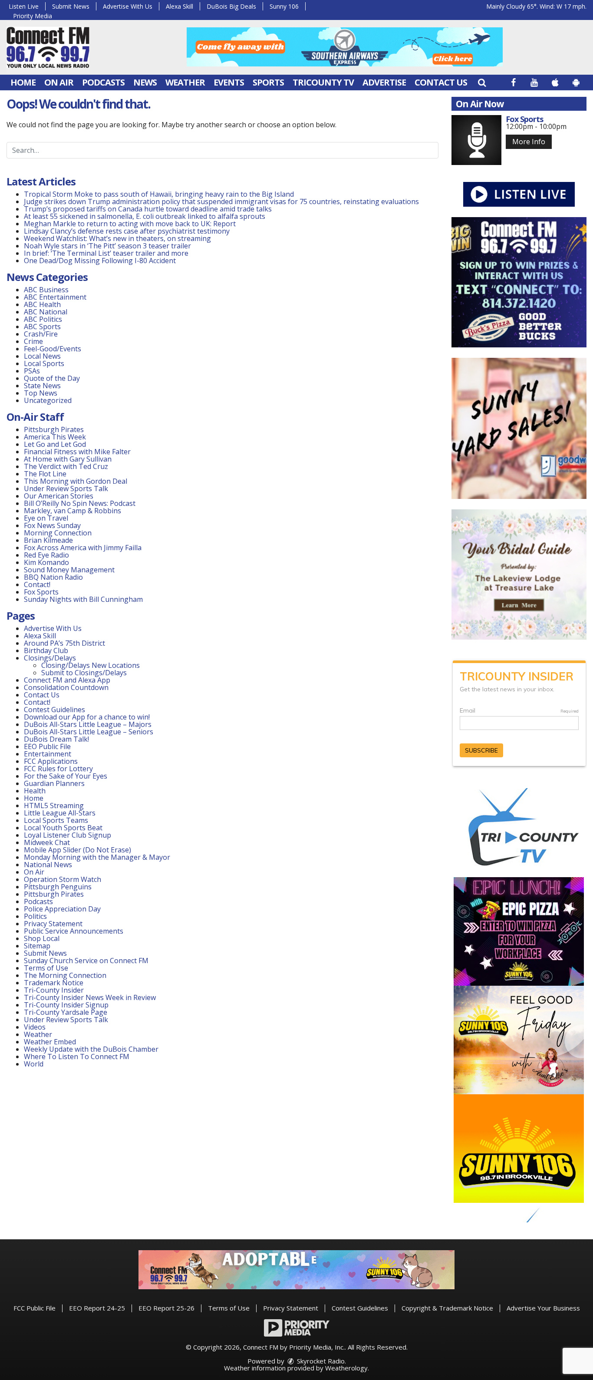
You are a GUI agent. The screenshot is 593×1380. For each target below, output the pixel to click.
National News (48, 864)
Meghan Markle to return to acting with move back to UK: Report (130, 223)
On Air (58, 82)
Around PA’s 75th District (64, 643)
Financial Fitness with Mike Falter (77, 451)
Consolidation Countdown (66, 687)
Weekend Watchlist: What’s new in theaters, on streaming (117, 238)
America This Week (55, 437)
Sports (268, 82)
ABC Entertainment (55, 297)
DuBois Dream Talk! (56, 739)
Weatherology (346, 1367)
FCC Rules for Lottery (58, 768)
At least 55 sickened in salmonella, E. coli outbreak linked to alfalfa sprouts (144, 216)
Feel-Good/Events (52, 348)
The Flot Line (45, 474)
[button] (482, 82)
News (145, 82)
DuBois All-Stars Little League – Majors (88, 724)
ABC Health (42, 304)
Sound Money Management (69, 569)
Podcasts (103, 82)
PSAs (32, 371)
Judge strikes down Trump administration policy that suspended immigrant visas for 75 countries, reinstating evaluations (221, 201)
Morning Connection (58, 533)
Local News (42, 356)
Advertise (384, 82)
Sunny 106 (284, 6)
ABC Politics (43, 319)
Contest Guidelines (54, 709)
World (33, 1064)
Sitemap (37, 946)
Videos (35, 1027)
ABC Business (46, 289)
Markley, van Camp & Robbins (72, 510)
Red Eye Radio (46, 555)
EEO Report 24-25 (97, 1308)
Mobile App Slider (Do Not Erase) (77, 850)
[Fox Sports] (476, 140)
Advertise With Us (127, 6)
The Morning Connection (65, 975)
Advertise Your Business (543, 1308)
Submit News (70, 6)
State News (42, 385)
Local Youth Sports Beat (63, 827)
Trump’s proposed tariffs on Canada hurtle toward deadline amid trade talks (148, 209)
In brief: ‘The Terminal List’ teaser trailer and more (106, 253)
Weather (185, 82)
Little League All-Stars (60, 813)
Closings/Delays (50, 658)
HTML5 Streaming (54, 805)
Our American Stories (58, 496)
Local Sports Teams (56, 820)
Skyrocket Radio (320, 1361)
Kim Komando (46, 562)
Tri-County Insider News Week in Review (90, 997)
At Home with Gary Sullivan (68, 459)
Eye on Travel (46, 518)
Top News (40, 393)
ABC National (45, 312)
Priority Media (32, 16)
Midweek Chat (47, 842)
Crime (33, 341)
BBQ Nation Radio (53, 577)
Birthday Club (46, 650)
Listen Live (24, 6)
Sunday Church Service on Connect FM (86, 960)
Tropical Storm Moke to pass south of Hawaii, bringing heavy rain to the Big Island (159, 194)
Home (23, 82)
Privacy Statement (53, 923)
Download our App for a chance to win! (87, 717)
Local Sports (44, 363)
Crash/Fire (41, 334)
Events (229, 82)
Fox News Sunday (52, 525)
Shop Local (41, 938)
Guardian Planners (54, 783)
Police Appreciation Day (62, 909)
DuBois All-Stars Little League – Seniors (88, 731)
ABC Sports (42, 326)
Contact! (37, 584)
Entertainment (47, 754)
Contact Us (441, 82)
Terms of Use (46, 968)
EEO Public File (47, 746)
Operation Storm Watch (62, 879)
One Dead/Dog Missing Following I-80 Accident (101, 260)
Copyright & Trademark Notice (447, 1308)
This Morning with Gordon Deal (75, 481)
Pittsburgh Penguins (58, 886)
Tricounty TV (323, 82)
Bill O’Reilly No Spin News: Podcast (79, 503)
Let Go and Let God (55, 444)
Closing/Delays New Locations (90, 665)
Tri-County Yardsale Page (65, 1012)
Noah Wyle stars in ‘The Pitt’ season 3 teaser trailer (107, 246)
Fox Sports (41, 592)
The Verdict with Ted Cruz (66, 466)
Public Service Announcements (73, 931)
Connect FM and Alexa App (67, 680)
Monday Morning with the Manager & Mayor (97, 857)
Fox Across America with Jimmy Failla (83, 547)
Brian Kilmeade (48, 540)
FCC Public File (34, 1308)
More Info (528, 141)
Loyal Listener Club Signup (67, 835)
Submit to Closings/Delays (84, 672)
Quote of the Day (52, 378)
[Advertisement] (345, 46)
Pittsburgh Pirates (54, 429)
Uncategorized (48, 400)
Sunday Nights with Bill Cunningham (83, 599)
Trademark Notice (53, 982)
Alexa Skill (179, 6)
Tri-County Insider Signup (66, 1005)
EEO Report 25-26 (166, 1308)
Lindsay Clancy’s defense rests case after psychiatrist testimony (127, 231)
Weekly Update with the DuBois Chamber (91, 1049)
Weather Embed (50, 1042)
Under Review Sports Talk (66, 488)
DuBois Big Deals (231, 6)
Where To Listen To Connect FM (76, 1056)
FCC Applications (51, 761)
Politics (35, 916)
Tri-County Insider (54, 990)
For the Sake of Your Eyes (65, 776)
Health (35, 791)
